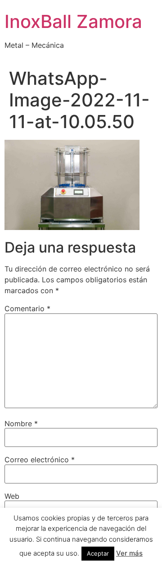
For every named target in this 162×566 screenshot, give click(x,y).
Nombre (21, 423)
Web (11, 496)
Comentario (27, 308)
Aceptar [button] (98, 553)
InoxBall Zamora (73, 21)
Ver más (129, 553)
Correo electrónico (39, 459)
